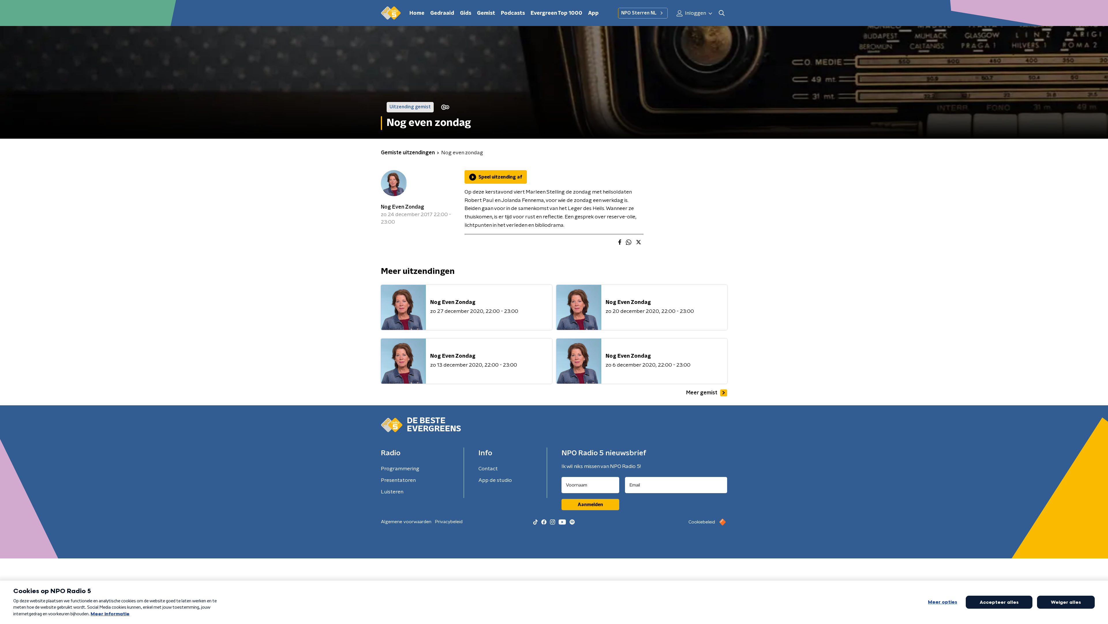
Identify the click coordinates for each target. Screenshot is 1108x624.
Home (416, 13)
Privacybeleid (449, 521)
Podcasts (513, 13)
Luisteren (392, 492)
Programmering (400, 468)
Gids (465, 13)
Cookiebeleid (701, 522)
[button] (721, 13)
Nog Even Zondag (402, 207)
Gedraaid (442, 13)
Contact (488, 468)
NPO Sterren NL (638, 13)
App (593, 13)
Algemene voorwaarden (406, 521)
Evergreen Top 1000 (556, 13)
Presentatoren (398, 480)
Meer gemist (701, 392)
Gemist (486, 13)
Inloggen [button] (695, 13)
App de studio (495, 480)
